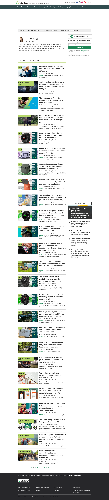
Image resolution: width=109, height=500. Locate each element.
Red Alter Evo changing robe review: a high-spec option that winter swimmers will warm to (80, 232)
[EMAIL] (37, 38)
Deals (23, 7)
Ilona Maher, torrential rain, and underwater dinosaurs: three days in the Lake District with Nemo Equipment (80, 224)
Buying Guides (70, 7)
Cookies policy (76, 487)
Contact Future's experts (42, 487)
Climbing (60, 7)
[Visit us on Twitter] (80, 2)
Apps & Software (23, 389)
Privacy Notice (85, 51)
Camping (42, 7)
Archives (50, 468)
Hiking (35, 7)
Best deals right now (33, 30)
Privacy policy (58, 487)
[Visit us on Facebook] (77, 2)
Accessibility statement (24, 490)
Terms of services (83, 50)
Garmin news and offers (50, 30)
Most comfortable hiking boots (69, 30)
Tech (78, 7)
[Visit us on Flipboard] (85, 2)
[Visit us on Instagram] (82, 2)
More (84, 7)
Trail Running (51, 7)
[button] (90, 2)
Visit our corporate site (75, 475)
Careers (38, 490)
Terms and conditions (24, 487)
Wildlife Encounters (24, 116)
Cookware (21, 373)
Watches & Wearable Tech (24, 83)
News (28, 7)
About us (56, 490)
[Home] (18, 7)
